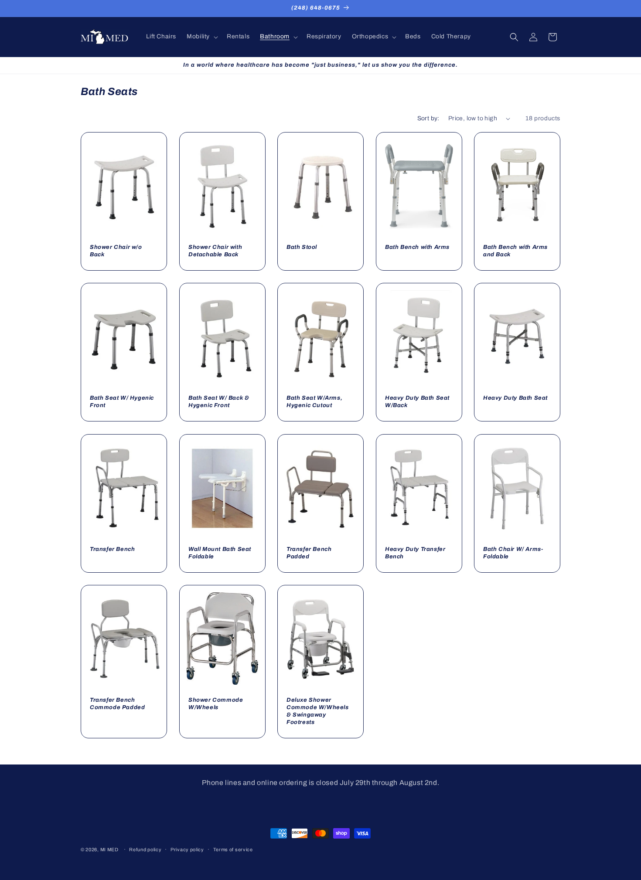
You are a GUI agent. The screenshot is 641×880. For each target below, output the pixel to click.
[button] (201, 36)
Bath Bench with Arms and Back (515, 251)
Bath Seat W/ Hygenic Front (122, 402)
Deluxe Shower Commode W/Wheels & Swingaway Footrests (317, 711)
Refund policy (145, 849)
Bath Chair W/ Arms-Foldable (513, 553)
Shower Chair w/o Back (116, 251)
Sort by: (428, 118)
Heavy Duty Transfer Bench (415, 553)
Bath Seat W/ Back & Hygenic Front (218, 402)
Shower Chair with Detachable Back (215, 251)
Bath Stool (301, 248)
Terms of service (233, 849)
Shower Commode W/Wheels (215, 703)
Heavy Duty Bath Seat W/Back (417, 402)
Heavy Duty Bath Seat (515, 398)
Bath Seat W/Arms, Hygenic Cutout (314, 402)
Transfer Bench (112, 549)
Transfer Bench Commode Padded (117, 703)
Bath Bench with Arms (417, 248)
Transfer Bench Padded (308, 553)
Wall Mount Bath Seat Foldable (219, 553)
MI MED (109, 849)
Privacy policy (187, 849)
